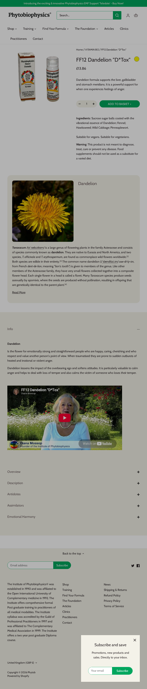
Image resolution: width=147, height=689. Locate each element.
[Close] (135, 640)
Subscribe (122, 671)
